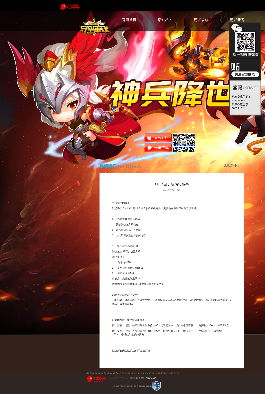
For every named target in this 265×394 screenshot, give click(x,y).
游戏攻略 (201, 20)
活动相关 (165, 20)
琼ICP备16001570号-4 (120, 378)
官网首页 (129, 20)
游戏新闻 (237, 20)
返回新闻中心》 (233, 165)
